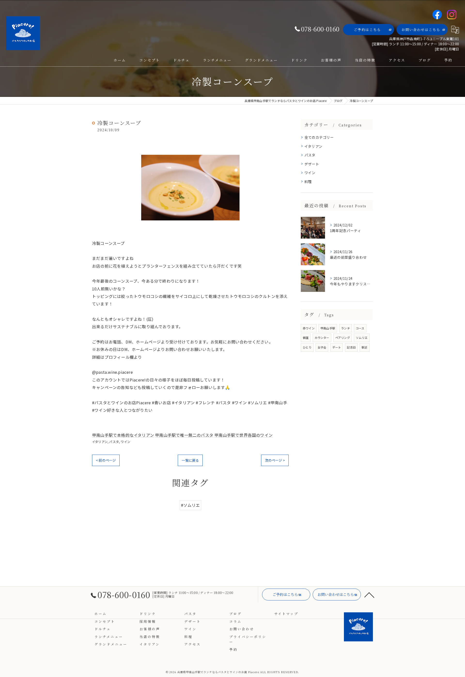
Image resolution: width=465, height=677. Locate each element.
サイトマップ (286, 613)
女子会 (322, 347)
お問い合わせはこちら (421, 29)
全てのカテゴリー (319, 137)
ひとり (307, 347)
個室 (306, 337)
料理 (308, 181)
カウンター (322, 337)
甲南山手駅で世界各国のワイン (243, 435)
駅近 (364, 347)
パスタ (114, 441)
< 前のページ (106, 460)
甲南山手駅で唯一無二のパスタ (184, 435)
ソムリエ (362, 337)
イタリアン (100, 441)
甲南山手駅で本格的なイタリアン (123, 435)
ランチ (345, 328)
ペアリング (342, 337)
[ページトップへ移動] (369, 594)
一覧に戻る (190, 460)
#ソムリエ (190, 505)
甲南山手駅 (327, 328)
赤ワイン (309, 328)
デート (336, 347)
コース (360, 328)
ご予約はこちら (367, 29)
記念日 (351, 347)
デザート (311, 163)
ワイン (125, 441)
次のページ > (275, 460)
